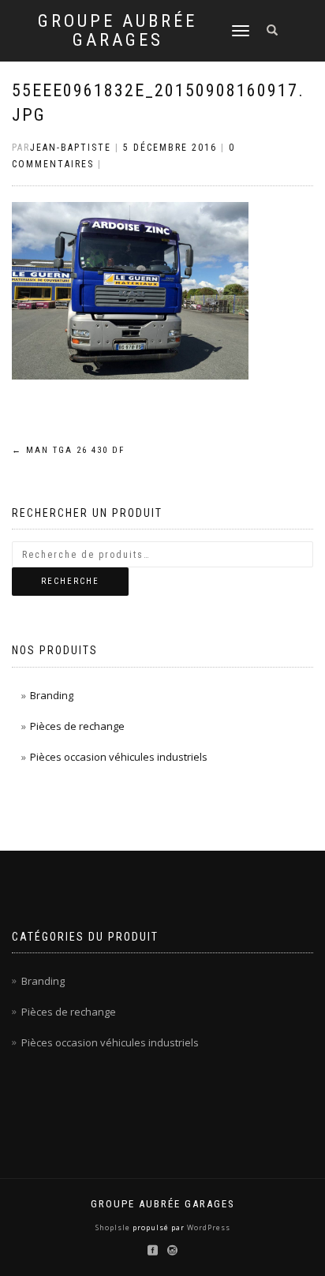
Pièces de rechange (77, 726)
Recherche (70, 581)
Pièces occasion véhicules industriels (118, 757)
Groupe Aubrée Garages (117, 31)
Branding (51, 695)
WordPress (207, 1227)
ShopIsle (114, 1227)
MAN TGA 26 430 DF (68, 450)
